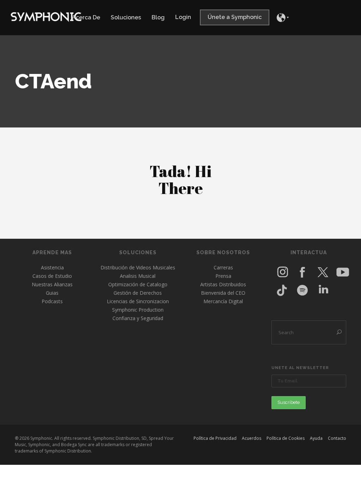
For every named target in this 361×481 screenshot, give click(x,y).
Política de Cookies (286, 438)
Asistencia (52, 267)
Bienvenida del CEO (223, 292)
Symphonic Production (138, 309)
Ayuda (316, 438)
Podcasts (52, 301)
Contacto (337, 438)
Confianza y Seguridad (137, 318)
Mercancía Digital (223, 301)
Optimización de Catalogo (137, 284)
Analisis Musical (137, 276)
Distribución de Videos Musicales (137, 267)
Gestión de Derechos (138, 292)
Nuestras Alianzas (52, 284)
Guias (52, 292)
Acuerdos (251, 438)
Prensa (223, 276)
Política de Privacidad (215, 438)
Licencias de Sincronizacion (138, 301)
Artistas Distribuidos (223, 284)
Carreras (223, 267)
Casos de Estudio (52, 276)
